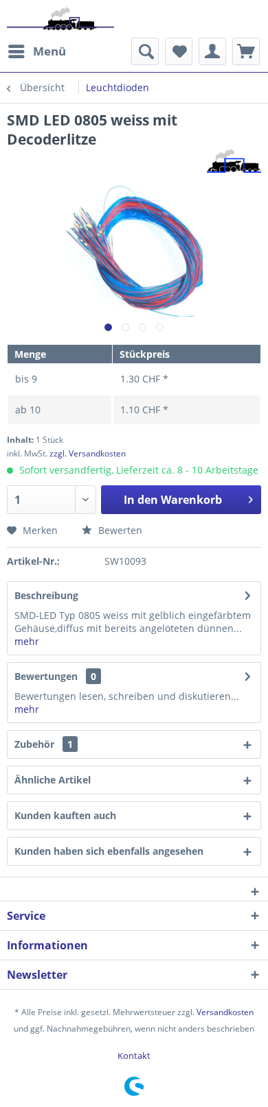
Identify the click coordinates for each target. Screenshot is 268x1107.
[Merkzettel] (178, 51)
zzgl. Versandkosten (87, 453)
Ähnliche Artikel (52, 779)
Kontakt (134, 1055)
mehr (26, 641)
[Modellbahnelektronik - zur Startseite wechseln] (60, 19)
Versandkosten (225, 1012)
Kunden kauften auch (65, 815)
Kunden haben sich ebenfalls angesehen (108, 850)
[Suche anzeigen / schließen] (145, 51)
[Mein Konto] (212, 51)
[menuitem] (36, 51)
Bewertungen (46, 676)
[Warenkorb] (246, 51)
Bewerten (119, 530)
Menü (49, 51)
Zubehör (43, 744)
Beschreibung (46, 595)
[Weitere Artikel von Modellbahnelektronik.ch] (234, 161)
